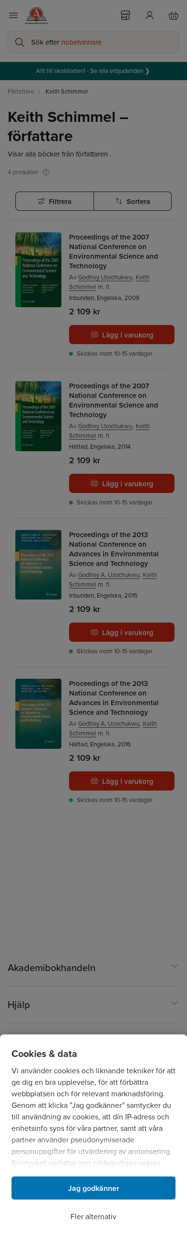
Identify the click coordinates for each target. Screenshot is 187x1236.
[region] (93, 1135)
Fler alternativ (93, 1216)
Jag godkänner (93, 1188)
